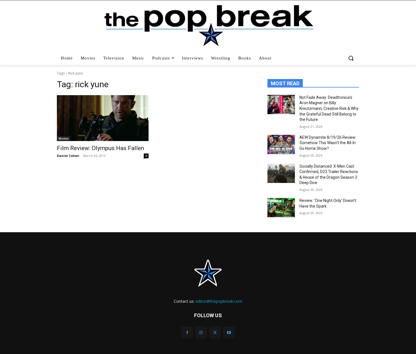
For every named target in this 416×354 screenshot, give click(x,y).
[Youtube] (228, 332)
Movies (64, 138)
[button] (351, 58)
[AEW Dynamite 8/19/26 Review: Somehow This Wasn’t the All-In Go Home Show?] (281, 144)
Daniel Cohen (68, 155)
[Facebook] (187, 332)
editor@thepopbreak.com (219, 301)
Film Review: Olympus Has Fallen (100, 148)
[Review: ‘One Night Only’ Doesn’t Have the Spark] (281, 207)
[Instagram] (201, 332)
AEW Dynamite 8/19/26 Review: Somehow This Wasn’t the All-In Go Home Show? (327, 143)
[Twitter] (214, 332)
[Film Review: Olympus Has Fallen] (103, 118)
